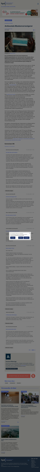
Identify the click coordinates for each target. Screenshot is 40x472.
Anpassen (12, 237)
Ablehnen (20, 237)
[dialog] (20, 236)
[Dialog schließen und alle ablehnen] (29, 233)
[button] (38, 4)
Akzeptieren (26, 237)
